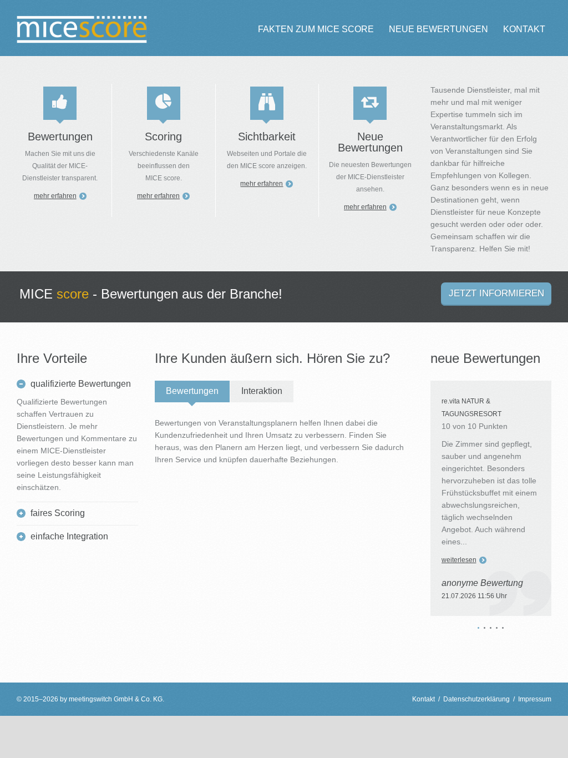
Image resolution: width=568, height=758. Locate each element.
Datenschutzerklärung (476, 699)
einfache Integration (69, 536)
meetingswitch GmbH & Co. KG (116, 699)
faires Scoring (58, 513)
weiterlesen (459, 560)
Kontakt (423, 699)
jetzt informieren (496, 293)
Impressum (534, 699)
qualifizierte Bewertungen (81, 383)
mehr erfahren (55, 196)
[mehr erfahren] (60, 103)
